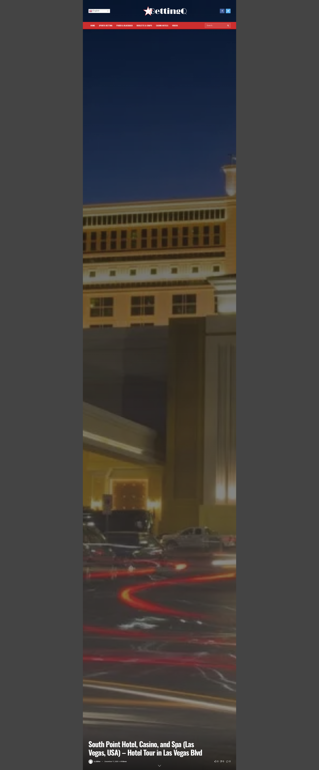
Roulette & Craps (144, 25)
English (95, 11)
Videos (175, 25)
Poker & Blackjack (124, 25)
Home (92, 25)
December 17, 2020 (111, 761)
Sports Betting (105, 25)
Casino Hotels (162, 25)
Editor (98, 761)
